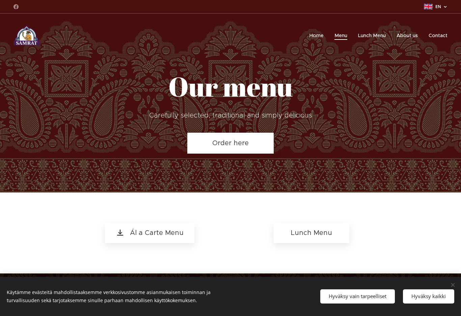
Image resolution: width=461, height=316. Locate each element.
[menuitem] (318, 35)
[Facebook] (16, 6)
